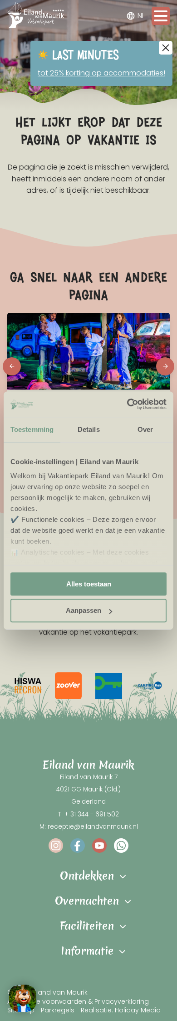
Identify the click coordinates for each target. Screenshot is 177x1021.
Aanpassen (83, 611)
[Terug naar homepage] (35, 16)
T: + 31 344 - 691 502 (88, 814)
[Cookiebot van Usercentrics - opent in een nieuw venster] (127, 404)
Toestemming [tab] (32, 429)
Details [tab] (89, 429)
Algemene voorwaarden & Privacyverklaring (78, 1001)
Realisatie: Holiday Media (121, 1010)
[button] (12, 366)
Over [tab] (145, 429)
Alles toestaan (88, 584)
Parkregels (57, 1010)
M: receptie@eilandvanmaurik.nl (88, 826)
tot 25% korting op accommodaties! (101, 73)
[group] (28, 686)
